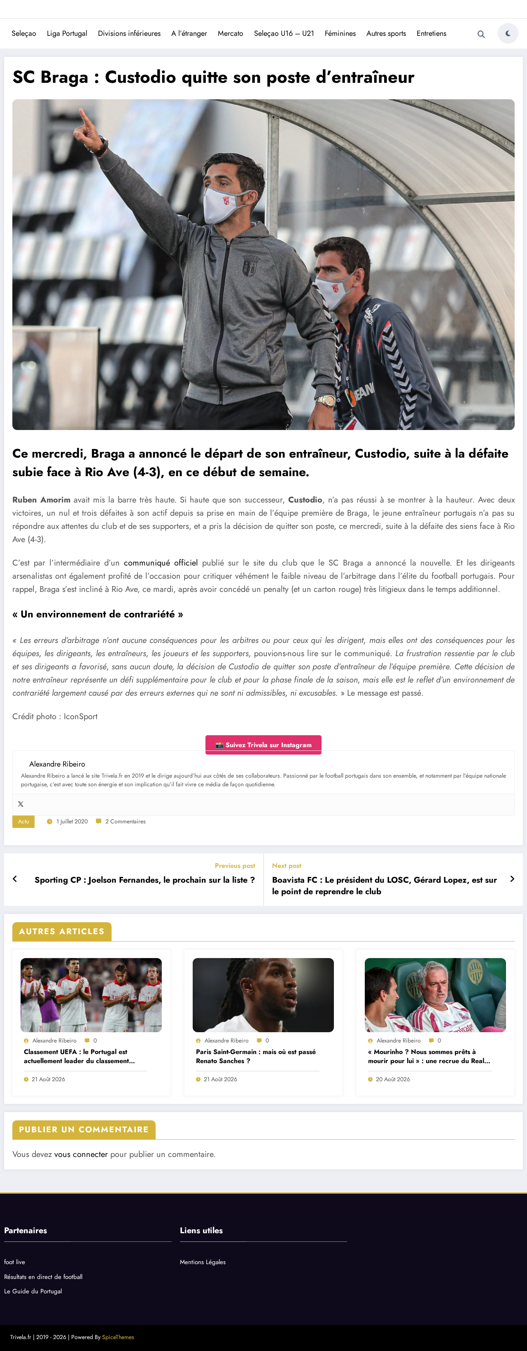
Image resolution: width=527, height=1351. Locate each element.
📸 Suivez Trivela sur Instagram (263, 745)
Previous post (235, 866)
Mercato (230, 33)
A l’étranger (189, 33)
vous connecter (81, 1154)
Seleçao (24, 33)
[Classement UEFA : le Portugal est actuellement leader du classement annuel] (91, 995)
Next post (286, 866)
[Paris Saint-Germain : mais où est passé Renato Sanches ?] (263, 995)
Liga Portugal (67, 33)
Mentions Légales (203, 1262)
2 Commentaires (125, 821)
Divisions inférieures (129, 33)
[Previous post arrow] (15, 879)
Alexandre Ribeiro (55, 1040)
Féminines (340, 33)
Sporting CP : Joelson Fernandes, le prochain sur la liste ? (145, 880)
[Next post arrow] (512, 879)
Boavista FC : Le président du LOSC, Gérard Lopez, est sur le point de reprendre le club (384, 886)
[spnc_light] (508, 33)
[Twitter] (20, 804)
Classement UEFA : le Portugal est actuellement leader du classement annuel (76, 1056)
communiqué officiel (161, 563)
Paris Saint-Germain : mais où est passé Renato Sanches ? (256, 1056)
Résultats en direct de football (43, 1276)
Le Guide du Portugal (33, 1291)
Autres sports (386, 33)
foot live (14, 1262)
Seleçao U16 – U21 (284, 33)
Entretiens (431, 33)
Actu (23, 821)
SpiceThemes (118, 1337)
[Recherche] (481, 34)
